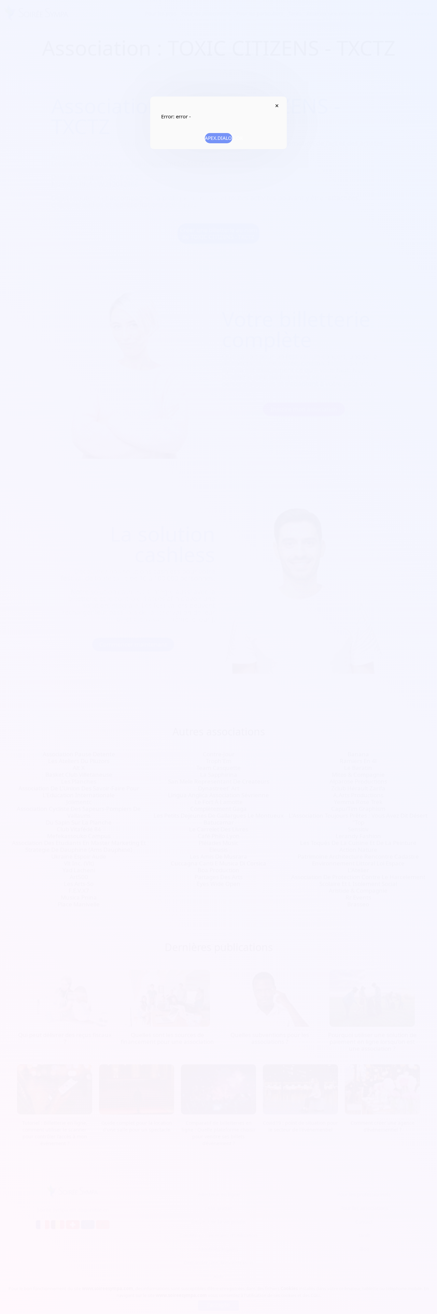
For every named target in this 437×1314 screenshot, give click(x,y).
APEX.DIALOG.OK (218, 138)
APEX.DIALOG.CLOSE (277, 106)
